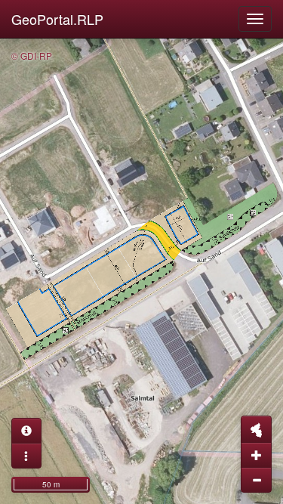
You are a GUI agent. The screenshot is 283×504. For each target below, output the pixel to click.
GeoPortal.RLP (57, 19)
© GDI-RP (31, 55)
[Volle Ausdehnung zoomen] (256, 429)
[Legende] (26, 455)
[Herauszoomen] (256, 480)
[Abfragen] (26, 431)
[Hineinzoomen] (256, 455)
